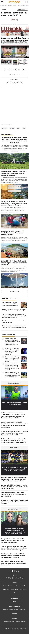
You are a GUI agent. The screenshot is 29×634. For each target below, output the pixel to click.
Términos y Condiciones (9, 621)
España (15, 585)
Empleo (14, 601)
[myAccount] (26, 2)
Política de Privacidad (21, 621)
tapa (18, 128)
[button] (2, 2)
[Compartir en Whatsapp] (5, 69)
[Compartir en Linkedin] (15, 69)
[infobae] (14, 2)
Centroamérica (14, 589)
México (4, 589)
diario (24, 128)
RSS (14, 592)
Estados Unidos (22, 585)
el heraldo (4, 128)
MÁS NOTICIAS (14, 291)
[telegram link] (19, 578)
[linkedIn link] (22, 578)
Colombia (10, 585)
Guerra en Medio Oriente (21, 5)
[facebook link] (6, 578)
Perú (8, 589)
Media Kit (14, 613)
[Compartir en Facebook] (8, 69)
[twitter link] (9, 578)
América (5, 585)
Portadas (3, 9)
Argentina (5, 609)
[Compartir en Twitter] (12, 69)
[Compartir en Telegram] (19, 69)
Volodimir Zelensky (10, 5)
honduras (12, 128)
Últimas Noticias (22, 589)
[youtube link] (16, 578)
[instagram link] (13, 578)
